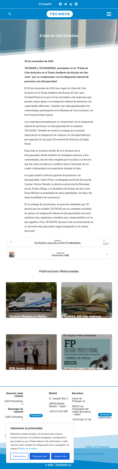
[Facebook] (60, 4)
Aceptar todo (60, 456)
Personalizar (19, 456)
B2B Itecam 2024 (21, 368)
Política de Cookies (27, 448)
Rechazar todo (40, 456)
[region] (40, 443)
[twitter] (65, 4)
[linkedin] (76, 4)
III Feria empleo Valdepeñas (83, 368)
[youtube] (70, 4)
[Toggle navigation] (109, 14)
